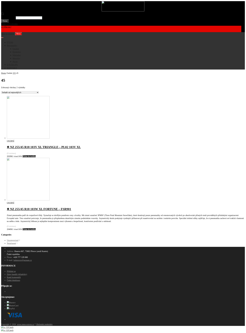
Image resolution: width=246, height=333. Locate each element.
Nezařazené (11, 243)
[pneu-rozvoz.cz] (123, 11)
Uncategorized (12, 240)
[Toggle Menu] (2, 37)
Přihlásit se (11, 271)
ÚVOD (10, 42)
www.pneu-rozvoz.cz (25, 324)
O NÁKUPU (12, 65)
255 (14, 73)
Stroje (15, 61)
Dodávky (17, 52)
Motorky (16, 58)
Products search (8, 17)
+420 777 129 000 (9, 24)
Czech (11, 327)
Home (3, 73)
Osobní (16, 49)
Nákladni (17, 55)
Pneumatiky (12, 45)
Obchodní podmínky (44, 324)
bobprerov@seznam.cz (23, 260)
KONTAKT (12, 68)
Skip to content (8, 34)
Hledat (5, 21)
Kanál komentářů (14, 277)
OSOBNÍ (10, 141)
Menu (18, 34)
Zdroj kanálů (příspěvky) (17, 274)
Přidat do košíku (29, 156)
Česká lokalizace (13, 280)
